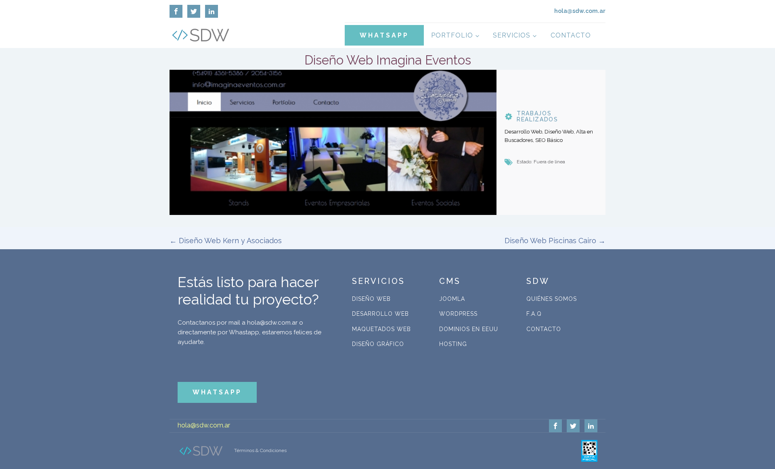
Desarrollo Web (380, 314)
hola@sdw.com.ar (204, 425)
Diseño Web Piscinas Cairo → (555, 240)
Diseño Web (371, 299)
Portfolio (452, 35)
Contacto (571, 35)
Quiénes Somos (551, 299)
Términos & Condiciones (260, 450)
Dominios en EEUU (468, 329)
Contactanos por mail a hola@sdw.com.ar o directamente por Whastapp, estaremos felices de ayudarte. (249, 332)
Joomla (452, 299)
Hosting (453, 344)
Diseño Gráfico (378, 344)
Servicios (511, 35)
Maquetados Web (381, 329)
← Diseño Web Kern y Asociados (226, 240)
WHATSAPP (384, 35)
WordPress (458, 314)
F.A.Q (534, 314)
